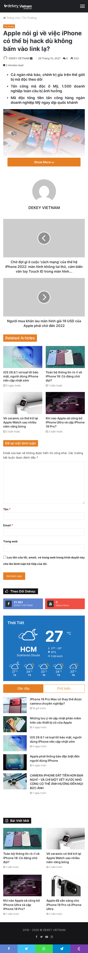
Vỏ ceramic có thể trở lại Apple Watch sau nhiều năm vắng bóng (20, 422)
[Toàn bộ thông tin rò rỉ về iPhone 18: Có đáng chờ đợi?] (65, 357)
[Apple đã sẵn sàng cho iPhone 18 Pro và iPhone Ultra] (65, 885)
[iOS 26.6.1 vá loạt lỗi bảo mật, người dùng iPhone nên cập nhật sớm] (22, 357)
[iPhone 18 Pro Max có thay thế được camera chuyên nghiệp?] (15, 705)
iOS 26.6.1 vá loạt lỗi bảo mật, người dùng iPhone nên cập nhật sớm (20, 376)
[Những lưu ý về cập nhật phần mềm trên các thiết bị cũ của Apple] (15, 724)
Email (8, 525)
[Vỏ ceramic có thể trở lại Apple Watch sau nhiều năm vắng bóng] (22, 403)
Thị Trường (29, 17)
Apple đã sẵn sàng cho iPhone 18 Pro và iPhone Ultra (63, 905)
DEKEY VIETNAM (19, 58)
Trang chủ (13, 17)
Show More (42, 162)
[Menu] (82, 6)
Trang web (10, 541)
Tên (6, 509)
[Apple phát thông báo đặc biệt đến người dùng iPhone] (15, 762)
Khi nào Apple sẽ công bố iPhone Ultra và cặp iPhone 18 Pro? (65, 422)
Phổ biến (64, 688)
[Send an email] (31, 58)
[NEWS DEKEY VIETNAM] (18, 6)
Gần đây (23, 688)
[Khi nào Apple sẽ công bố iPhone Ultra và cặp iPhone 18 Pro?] (65, 403)
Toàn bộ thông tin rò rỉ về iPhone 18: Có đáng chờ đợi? (64, 376)
